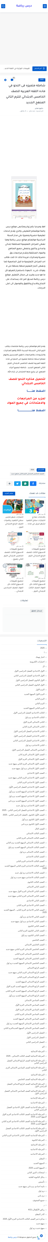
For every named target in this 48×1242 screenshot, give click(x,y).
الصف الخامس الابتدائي (35, 944)
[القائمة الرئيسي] (45, 6)
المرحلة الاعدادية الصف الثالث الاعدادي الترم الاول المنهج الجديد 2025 (24, 1115)
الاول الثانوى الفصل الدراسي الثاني (30, 685)
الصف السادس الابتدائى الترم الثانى (30, 1014)
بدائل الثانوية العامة (37, 1177)
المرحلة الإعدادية (38, 1098)
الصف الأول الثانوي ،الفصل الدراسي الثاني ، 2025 (24, 815)
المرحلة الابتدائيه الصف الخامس (31, 1079)
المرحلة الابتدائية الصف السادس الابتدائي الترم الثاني (26, 1068)
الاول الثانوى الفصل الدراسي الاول (30, 680)
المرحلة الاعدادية (38, 1102)
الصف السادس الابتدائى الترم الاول (30, 1009)
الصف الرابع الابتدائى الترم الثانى (31, 977)
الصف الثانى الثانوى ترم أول (33, 935)
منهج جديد (40, 1223)
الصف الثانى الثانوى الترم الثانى (31, 931)
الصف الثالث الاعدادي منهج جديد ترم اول (27, 877)
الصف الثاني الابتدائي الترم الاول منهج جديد (27, 891)
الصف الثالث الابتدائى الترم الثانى (30, 838)
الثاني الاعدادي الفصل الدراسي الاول (29, 736)
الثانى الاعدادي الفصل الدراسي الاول (29, 731)
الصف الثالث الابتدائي (35, 833)
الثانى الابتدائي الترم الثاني (33, 726)
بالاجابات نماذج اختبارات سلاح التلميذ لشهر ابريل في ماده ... (35, 520)
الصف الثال (40, 829)
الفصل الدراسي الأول (36, 1033)
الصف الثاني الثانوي (36, 926)
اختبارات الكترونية (37, 662)
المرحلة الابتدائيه (38, 1074)
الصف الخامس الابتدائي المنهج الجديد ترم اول (25, 963)
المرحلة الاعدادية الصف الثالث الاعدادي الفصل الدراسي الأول (26, 1129)
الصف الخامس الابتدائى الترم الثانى (30, 954)
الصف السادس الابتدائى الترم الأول (30, 1005)
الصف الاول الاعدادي (36, 773)
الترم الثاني (40, 703)
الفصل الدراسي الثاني (35, 1042)
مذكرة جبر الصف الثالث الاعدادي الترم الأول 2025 (24, 1219)
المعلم (42, 1158)
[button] (33, 483)
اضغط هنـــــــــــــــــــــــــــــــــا (31, 410)
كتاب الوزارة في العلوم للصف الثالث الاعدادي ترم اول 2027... (16, 69)
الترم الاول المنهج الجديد (34, 694)
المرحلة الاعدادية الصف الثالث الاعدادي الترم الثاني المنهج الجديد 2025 (24, 1122)
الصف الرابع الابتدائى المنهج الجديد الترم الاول (25, 986)
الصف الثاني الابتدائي (36, 886)
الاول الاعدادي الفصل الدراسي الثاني (29, 675)
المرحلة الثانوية (38, 1140)
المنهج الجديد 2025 (37, 1168)
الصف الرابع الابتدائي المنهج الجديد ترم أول (27, 995)
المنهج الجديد (39, 1163)
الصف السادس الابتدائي (35, 1000)
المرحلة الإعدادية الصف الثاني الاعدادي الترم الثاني (23, 1135)
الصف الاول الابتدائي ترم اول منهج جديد (28, 768)
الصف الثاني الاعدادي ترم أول (32, 917)
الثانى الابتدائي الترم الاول (34, 722)
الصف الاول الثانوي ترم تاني (33, 824)
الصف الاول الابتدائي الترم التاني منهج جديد (27, 764)
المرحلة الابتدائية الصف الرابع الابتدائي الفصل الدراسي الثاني (27, 1061)
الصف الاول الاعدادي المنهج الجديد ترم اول (27, 796)
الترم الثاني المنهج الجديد (34, 708)
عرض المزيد (9, 493)
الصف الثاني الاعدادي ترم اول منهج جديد (28, 921)
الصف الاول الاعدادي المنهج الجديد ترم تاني (26, 801)
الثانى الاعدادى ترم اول (35, 745)
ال (44, 666)
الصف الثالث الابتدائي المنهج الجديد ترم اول (26, 847)
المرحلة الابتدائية (38, 1051)
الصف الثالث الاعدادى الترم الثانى (30, 861)
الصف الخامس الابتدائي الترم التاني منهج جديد (27, 474)
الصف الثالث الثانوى (36, 882)
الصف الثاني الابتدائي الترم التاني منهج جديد (26, 896)
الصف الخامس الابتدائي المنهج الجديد (29, 958)
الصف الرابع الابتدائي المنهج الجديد (30, 982)
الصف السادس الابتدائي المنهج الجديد (29, 1019)
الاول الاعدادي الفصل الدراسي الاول (29, 671)
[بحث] (3, 6)
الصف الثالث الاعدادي (35, 856)
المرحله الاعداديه (38, 1154)
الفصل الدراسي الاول (36, 1037)
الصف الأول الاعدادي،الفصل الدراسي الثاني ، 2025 (23, 810)
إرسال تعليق (36, 611)
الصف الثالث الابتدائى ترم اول (32, 852)
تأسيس (41, 1182)
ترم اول (41, 1191)
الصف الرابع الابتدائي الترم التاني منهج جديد (26, 972)
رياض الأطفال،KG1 (36, 1209)
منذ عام (40, 514)
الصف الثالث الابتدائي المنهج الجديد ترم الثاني (25, 842)
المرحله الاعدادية (38, 1149)
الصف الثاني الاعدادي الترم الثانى (31, 905)
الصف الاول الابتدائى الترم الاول (31, 759)
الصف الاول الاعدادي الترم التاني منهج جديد (26, 778)
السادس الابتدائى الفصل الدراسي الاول (28, 750)
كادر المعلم (40, 1214)
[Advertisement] (24, 39)
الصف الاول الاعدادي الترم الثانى (31, 782)
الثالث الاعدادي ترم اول (35, 717)
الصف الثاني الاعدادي (36, 900)
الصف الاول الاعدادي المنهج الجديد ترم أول (27, 791)
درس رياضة (24, 6)
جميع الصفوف (39, 1200)
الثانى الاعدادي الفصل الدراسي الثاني (29, 740)
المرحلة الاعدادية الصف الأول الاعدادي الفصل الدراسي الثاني (27, 1108)
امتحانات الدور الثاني (36, 1172)
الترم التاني (40, 699)
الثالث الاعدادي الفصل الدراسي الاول (29, 713)
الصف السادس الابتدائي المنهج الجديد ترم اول (25, 1023)
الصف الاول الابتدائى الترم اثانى (31, 754)
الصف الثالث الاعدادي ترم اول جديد (30, 873)
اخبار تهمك (40, 657)
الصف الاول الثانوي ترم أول (33, 819)
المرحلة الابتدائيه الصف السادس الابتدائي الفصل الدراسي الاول (25, 1092)
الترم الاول (40, 689)
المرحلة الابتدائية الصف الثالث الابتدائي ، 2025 (25, 1056)
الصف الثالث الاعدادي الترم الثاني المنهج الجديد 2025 (26, 867)
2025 (42, 80)
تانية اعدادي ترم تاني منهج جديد (31, 1186)
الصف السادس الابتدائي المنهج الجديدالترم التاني (24, 1028)
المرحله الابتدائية (38, 1144)
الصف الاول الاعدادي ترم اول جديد (30, 805)
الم (43, 1047)
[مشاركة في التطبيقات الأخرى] (9, 483)
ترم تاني (41, 1196)
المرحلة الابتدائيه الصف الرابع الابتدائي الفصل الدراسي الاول (27, 1085)
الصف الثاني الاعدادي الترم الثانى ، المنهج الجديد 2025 (25, 911)
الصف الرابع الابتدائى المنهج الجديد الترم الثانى (25, 991)
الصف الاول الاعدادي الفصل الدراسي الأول (27, 787)
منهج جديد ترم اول (37, 1228)
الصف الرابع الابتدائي (36, 968)
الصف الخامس (38, 940)
